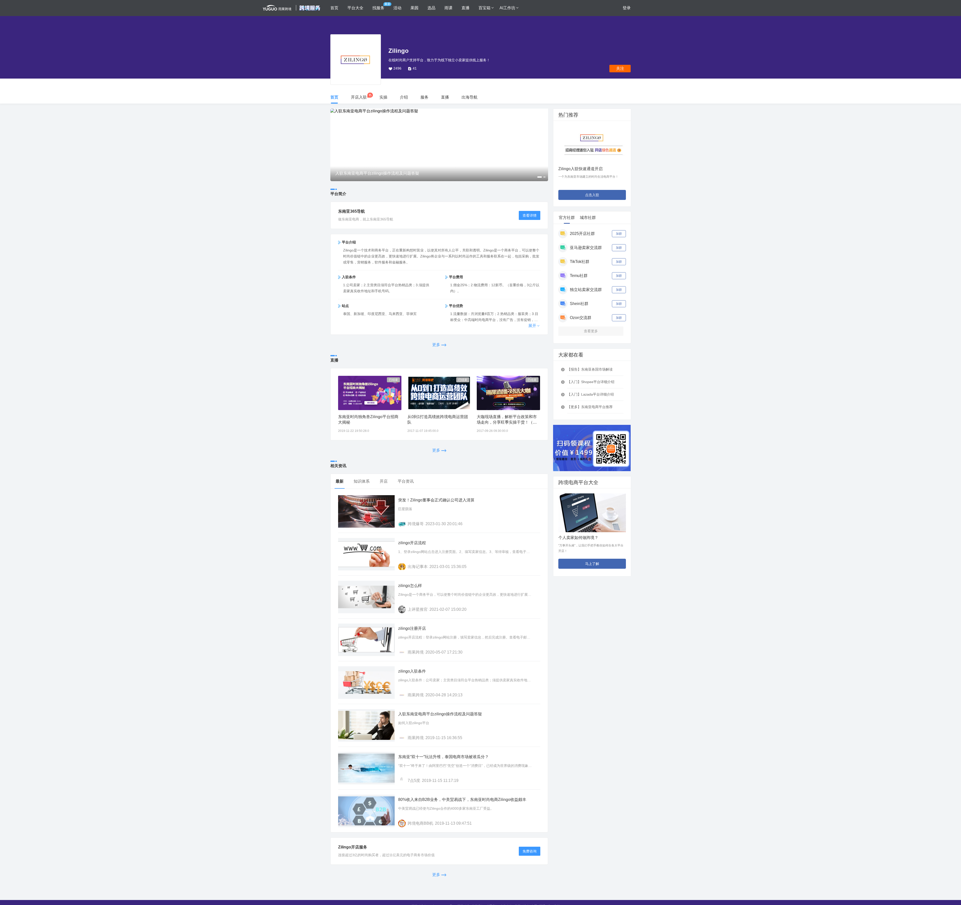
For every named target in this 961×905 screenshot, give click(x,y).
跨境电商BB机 (420, 823)
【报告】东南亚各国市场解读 (590, 369)
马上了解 (592, 564)
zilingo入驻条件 (412, 671)
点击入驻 (592, 195)
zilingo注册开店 (412, 628)
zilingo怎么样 (410, 585)
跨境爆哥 (416, 524)
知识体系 (362, 481)
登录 (627, 8)
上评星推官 (418, 609)
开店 (384, 481)
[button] (334, 145)
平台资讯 (406, 481)
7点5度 (414, 780)
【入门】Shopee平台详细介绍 (590, 382)
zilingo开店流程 (412, 543)
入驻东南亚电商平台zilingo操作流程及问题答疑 (440, 714)
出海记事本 (418, 566)
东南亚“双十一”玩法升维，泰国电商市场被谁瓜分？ (443, 757)
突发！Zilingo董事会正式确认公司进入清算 (436, 500)
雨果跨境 (416, 652)
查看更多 (591, 331)
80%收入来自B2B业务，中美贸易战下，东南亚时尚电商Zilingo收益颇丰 (462, 799)
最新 (340, 481)
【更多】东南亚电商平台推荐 (590, 407)
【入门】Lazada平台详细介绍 (590, 394)
